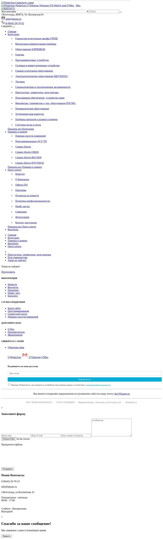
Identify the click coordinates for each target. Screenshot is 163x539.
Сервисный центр (17, 314)
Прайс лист (14, 293)
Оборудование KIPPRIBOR (30, 49)
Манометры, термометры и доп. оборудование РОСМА (45, 103)
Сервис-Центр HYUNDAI (29, 163)
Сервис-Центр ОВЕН (27, 152)
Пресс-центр (14, 170)
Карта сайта (14, 308)
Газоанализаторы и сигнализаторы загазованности (42, 87)
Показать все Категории (21, 129)
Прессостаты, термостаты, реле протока (37, 92)
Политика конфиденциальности (32, 201)
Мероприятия (15, 335)
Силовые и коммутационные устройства (37, 65)
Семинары (21, 211)
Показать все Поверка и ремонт (25, 167)
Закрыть (7, 536)
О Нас (11, 329)
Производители (16, 332)
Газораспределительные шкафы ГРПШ (36, 38)
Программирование (18, 311)
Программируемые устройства (32, 60)
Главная (12, 31)
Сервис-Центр (23, 146)
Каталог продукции (26, 222)
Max (78, 5)
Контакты (13, 229)
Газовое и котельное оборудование (34, 70)
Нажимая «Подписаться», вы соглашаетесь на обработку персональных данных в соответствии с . (61, 385)
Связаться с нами (24, 2)
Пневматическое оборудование (32, 108)
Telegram (44, 5)
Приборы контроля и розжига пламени (36, 119)
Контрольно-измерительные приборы (35, 44)
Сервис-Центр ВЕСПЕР (28, 157)
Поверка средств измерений (30, 136)
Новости (20, 174)
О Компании (22, 179)
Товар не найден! (17, 260)
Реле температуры (17, 257)
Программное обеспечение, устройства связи (39, 97)
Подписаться (84, 379)
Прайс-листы (22, 206)
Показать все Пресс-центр (22, 226)
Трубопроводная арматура (29, 114)
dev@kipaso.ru (122, 393)
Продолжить (8, 272)
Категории (13, 34)
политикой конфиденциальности (98, 385)
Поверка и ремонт (17, 131)
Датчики (20, 81)
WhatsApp (21, 5)
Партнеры (20, 190)
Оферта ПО (21, 184)
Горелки (19, 54)
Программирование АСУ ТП (31, 141)
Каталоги (13, 295)
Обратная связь (16, 347)
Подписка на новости (27, 195)
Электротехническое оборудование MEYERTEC (41, 76)
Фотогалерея (22, 217)
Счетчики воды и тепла (28, 124)
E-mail (63, 5)
